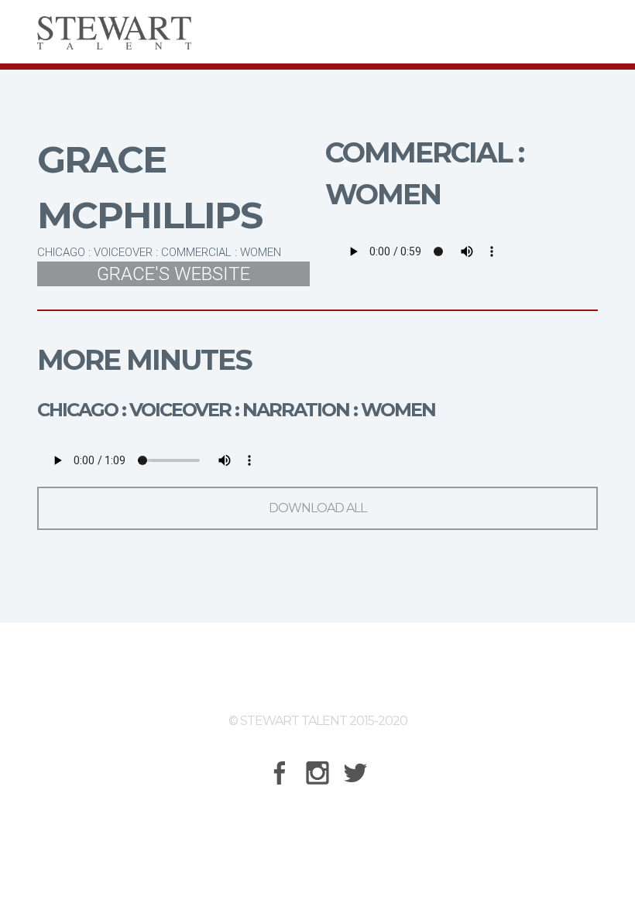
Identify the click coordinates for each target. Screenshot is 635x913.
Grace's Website (173, 274)
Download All (317, 508)
